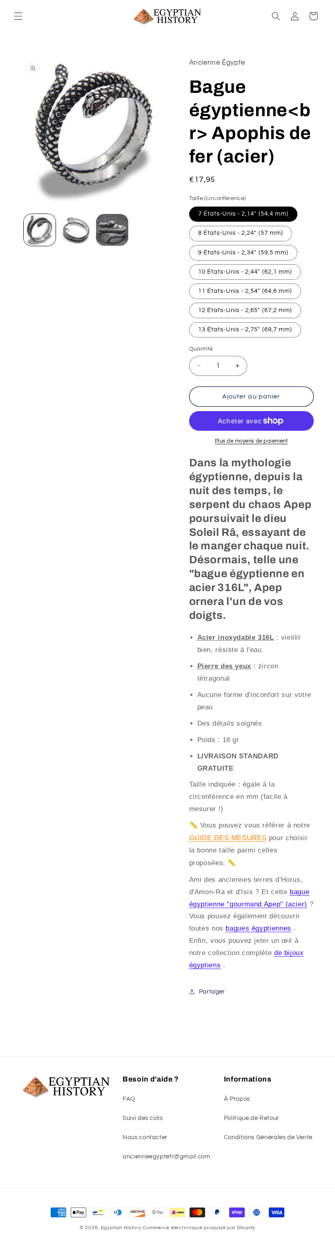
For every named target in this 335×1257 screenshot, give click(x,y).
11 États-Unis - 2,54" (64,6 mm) (245, 291)
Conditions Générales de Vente (268, 1137)
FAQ (129, 1099)
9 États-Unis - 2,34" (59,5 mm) (243, 253)
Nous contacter (145, 1137)
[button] (18, 16)
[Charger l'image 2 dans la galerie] (76, 230)
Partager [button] (212, 992)
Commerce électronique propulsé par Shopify (199, 1228)
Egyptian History (121, 1228)
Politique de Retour (251, 1118)
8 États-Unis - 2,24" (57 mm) (240, 233)
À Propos (237, 1099)
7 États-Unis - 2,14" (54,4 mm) (243, 214)
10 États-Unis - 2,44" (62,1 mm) (245, 272)
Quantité (201, 349)
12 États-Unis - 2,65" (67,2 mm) (245, 310)
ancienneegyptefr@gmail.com (166, 1157)
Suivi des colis (143, 1118)
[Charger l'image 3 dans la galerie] (112, 230)
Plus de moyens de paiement (251, 441)
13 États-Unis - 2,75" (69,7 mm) (245, 329)
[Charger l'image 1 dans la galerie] (40, 230)
